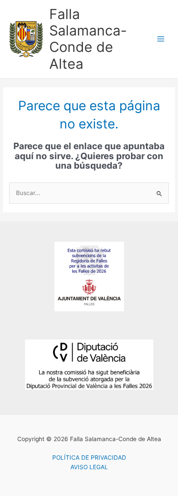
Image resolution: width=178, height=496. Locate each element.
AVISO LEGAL (89, 467)
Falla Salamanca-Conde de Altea (88, 39)
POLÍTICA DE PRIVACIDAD (89, 457)
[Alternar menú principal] (161, 39)
